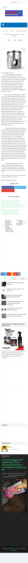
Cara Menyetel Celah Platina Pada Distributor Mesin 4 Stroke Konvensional (15, 303)
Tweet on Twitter (21, 187)
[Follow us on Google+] (9, 274)
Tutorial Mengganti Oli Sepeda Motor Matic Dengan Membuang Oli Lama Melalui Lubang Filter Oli (14, 465)
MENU (5, 7)
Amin (10, 447)
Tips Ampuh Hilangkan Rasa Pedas (9, 212)
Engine (20, 40)
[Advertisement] (14, 19)
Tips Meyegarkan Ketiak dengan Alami (10, 214)
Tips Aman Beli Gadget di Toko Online (10, 202)
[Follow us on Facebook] (2, 274)
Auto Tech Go (15, 548)
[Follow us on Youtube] (15, 274)
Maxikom (14, 550)
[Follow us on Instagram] (18, 274)
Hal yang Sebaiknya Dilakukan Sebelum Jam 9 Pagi (13, 204)
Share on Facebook (9, 187)
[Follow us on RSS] (12, 274)
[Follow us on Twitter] (5, 274)
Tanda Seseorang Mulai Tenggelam (10, 210)
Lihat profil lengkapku (13, 449)
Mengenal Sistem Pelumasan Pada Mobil (19, 222)
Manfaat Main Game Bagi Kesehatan (10, 200)
